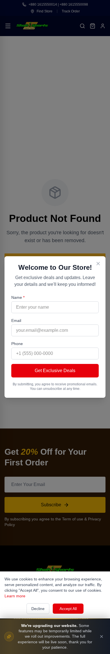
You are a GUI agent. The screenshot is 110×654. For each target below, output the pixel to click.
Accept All (68, 608)
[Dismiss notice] (101, 636)
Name (18, 297)
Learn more (15, 596)
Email (16, 320)
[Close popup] (98, 263)
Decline (38, 608)
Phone (17, 343)
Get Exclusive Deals (55, 370)
